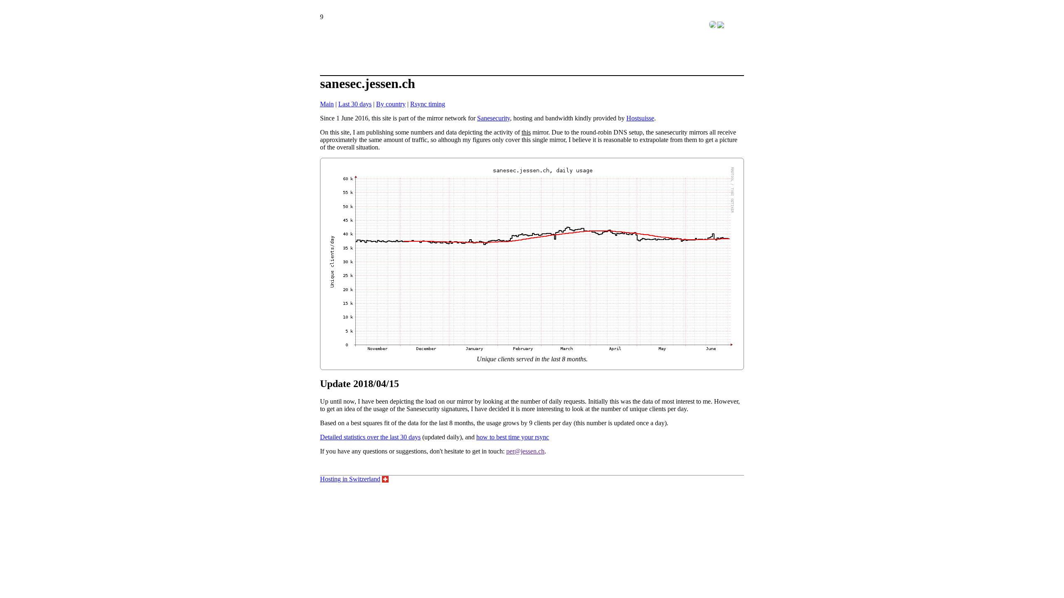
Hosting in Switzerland (350, 479)
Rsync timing (427, 104)
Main (327, 104)
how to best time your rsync (512, 437)
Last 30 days (355, 104)
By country (391, 104)
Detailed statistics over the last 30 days (370, 437)
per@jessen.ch (525, 451)
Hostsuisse (640, 118)
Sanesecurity (493, 118)
